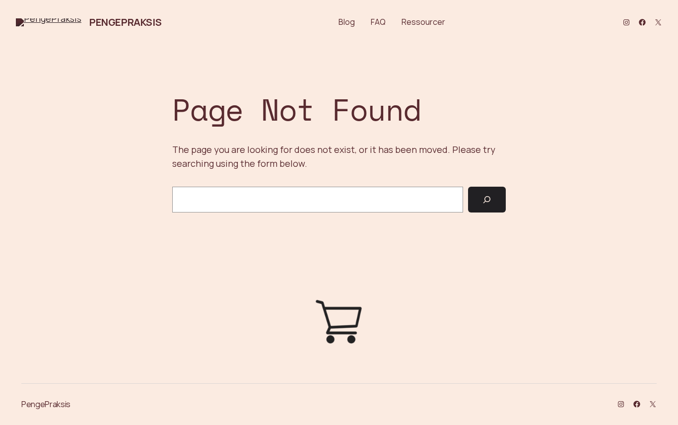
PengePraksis (125, 22)
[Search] (487, 199)
